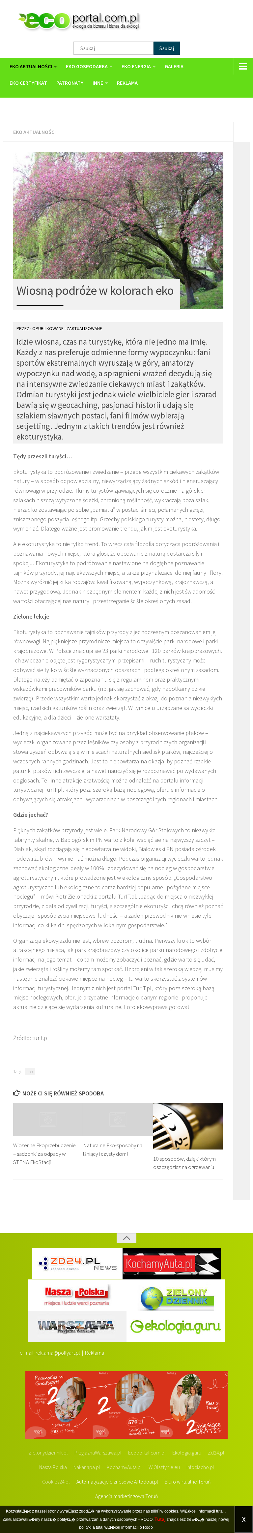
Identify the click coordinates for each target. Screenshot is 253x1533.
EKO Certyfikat (28, 82)
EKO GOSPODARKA (87, 66)
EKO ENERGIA (136, 66)
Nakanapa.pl (86, 1467)
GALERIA (174, 66)
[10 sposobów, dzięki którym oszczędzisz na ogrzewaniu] (188, 1126)
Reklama (94, 1352)
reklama (127, 82)
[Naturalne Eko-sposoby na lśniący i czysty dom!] (118, 1119)
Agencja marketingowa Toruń (126, 1496)
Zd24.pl (216, 1452)
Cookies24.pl (56, 1481)
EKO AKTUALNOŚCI (31, 66)
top (30, 1071)
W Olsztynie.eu (164, 1467)
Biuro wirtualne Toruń (188, 1481)
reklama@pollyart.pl (58, 1352)
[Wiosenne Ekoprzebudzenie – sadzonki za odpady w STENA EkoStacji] (48, 1119)
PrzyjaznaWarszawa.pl (98, 1452)
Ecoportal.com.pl (147, 1452)
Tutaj (160, 1519)
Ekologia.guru (186, 1452)
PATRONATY (69, 82)
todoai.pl (148, 1481)
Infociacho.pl (200, 1467)
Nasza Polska (53, 1467)
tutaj (220, 1511)
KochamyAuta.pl (124, 1467)
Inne (98, 82)
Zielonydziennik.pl (48, 1452)
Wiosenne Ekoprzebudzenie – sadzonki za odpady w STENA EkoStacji (44, 1154)
